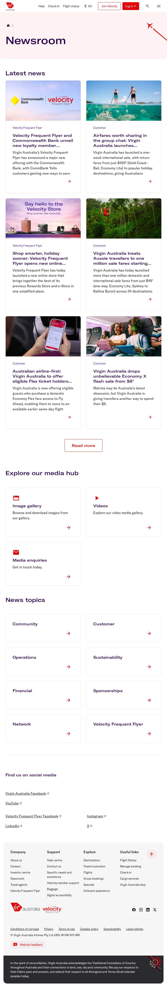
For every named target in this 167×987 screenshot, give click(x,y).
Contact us (54, 866)
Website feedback (31, 944)
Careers (15, 866)
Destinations (92, 860)
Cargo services (129, 878)
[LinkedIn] (148, 909)
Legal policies (134, 929)
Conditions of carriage (24, 929)
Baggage (52, 889)
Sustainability (112, 929)
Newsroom (35, 40)
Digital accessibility (59, 895)
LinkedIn (12, 826)
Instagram (95, 816)
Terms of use (66, 929)
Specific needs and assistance (59, 875)
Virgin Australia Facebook (25, 793)
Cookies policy (89, 929)
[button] (41, 6)
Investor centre (20, 872)
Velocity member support (63, 883)
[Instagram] (141, 909)
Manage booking (130, 866)
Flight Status (128, 860)
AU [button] (90, 6)
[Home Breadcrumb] (8, 25)
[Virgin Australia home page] (10, 6)
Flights (88, 872)
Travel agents (18, 884)
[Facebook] (134, 909)
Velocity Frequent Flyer (25, 890)
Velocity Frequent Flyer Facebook (31, 816)
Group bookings (94, 878)
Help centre (54, 860)
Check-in (126, 872)
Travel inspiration (94, 866)
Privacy (48, 929)
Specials (89, 884)
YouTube (12, 803)
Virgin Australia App (133, 884)
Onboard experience (97, 890)
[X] (155, 909)
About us (16, 860)
